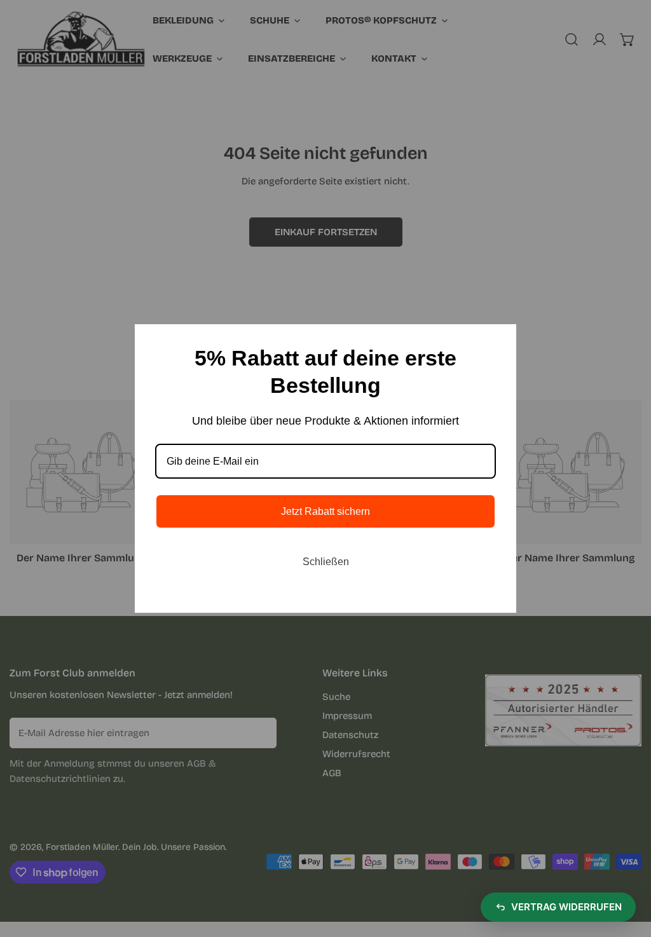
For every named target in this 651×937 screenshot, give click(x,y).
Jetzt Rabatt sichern (325, 511)
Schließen (326, 561)
